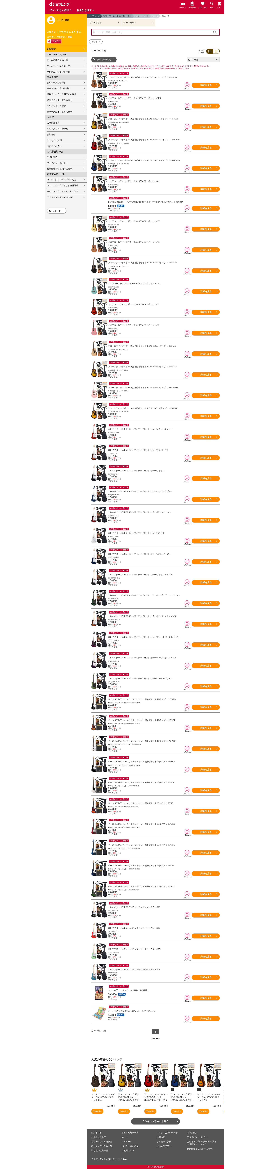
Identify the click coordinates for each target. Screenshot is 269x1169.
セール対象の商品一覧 (57, 60)
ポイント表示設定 (130, 1146)
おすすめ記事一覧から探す (59, 112)
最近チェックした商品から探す (61, 94)
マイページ (127, 1141)
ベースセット (130, 22)
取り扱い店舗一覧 (99, 1150)
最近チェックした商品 (101, 1141)
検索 (214, 32)
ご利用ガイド (53, 123)
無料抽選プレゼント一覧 (58, 72)
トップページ (93, 16)
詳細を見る (206, 85)
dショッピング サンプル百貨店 (61, 179)
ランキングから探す (56, 106)
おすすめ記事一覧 (130, 1132)
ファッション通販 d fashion (59, 197)
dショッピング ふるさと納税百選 (62, 185)
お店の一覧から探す (56, 82)
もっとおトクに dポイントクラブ (62, 191)
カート (125, 1137)
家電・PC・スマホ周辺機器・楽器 (117, 16)
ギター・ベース (141, 16)
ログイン (57, 211)
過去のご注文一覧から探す (59, 100)
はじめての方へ (54, 146)
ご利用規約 (52, 157)
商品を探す (96, 1132)
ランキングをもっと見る (155, 1121)
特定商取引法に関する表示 (59, 169)
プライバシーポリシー (57, 163)
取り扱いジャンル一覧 (101, 1146)
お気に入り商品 (98, 1137)
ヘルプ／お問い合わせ (57, 128)
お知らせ (51, 134)
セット (155, 16)
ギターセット (95, 22)
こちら (124, 1159)
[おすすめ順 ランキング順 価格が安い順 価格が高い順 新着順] (202, 59)
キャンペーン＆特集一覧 (58, 66)
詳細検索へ (52, 49)
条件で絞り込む (104, 59)
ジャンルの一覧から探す (58, 88)
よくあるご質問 (54, 140)
